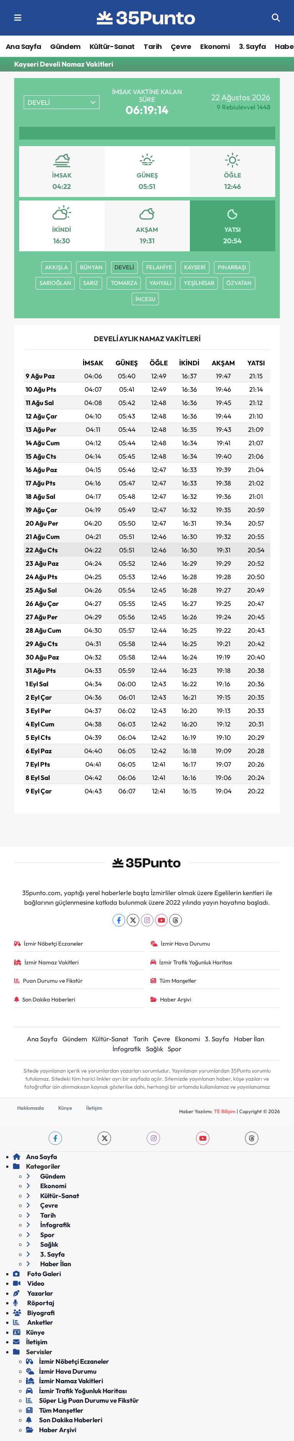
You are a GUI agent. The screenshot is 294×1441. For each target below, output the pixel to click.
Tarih (153, 46)
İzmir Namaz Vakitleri (51, 962)
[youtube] (202, 1138)
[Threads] (175, 920)
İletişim (94, 1108)
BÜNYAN (91, 267)
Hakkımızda (30, 1108)
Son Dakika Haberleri (48, 999)
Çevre (181, 46)
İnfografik (127, 1049)
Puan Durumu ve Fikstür (53, 980)
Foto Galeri (43, 1274)
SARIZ (90, 283)
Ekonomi (215, 46)
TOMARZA (124, 283)
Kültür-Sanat (112, 46)
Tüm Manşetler (177, 980)
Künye (65, 1108)
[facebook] (55, 1138)
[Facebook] (119, 920)
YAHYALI (160, 283)
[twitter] (104, 1138)
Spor (174, 1049)
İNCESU (145, 299)
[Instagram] (147, 920)
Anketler (39, 1322)
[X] (133, 920)
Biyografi (40, 1313)
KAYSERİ (195, 267)
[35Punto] (146, 18)
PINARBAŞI (232, 267)
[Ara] (276, 18)
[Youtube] (161, 920)
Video (35, 1283)
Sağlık (154, 1049)
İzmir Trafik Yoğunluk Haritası (195, 962)
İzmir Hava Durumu (185, 943)
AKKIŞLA (56, 267)
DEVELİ (124, 267)
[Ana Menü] (17, 18)
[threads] (251, 1138)
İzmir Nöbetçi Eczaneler (53, 943)
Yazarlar (39, 1293)
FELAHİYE (159, 267)
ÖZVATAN (239, 283)
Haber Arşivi (175, 999)
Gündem (65, 46)
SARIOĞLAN (55, 283)
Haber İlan (249, 1039)
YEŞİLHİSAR (199, 283)
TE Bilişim (224, 1111)
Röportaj (40, 1303)
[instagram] (153, 1138)
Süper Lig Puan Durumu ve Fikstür (89, 1400)
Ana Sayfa (23, 46)
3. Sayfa (252, 46)
